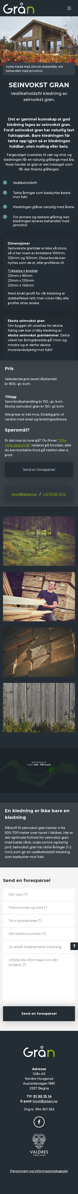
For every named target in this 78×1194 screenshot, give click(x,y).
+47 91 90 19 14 (54, 494)
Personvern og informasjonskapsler (39, 1171)
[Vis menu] (69, 8)
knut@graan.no (24, 494)
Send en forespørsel (39, 470)
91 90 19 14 (42, 1096)
